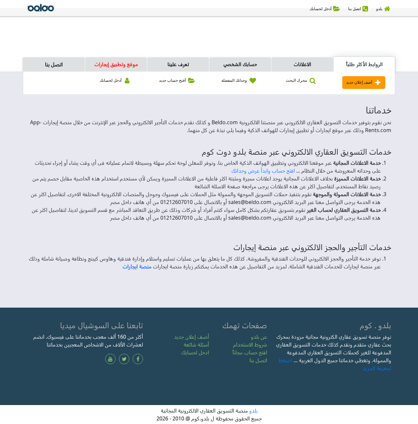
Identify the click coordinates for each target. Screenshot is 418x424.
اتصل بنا (54, 64)
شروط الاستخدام (250, 344)
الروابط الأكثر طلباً (364, 64)
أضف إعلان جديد (191, 336)
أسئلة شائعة (196, 344)
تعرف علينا (178, 64)
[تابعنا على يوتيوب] (110, 359)
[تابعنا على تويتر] (124, 359)
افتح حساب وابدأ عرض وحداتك (263, 170)
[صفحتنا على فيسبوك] (138, 359)
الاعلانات (302, 64)
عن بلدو (259, 336)
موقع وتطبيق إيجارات (116, 64)
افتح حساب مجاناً (250, 352)
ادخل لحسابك (195, 352)
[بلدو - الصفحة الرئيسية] (41, 9)
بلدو (253, 410)
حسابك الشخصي (240, 64)
